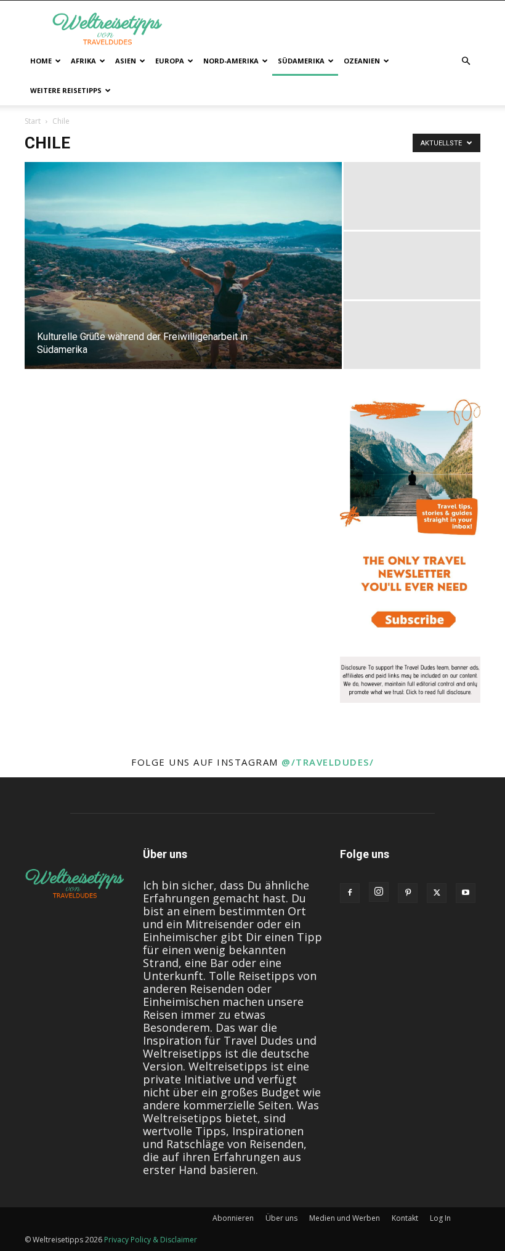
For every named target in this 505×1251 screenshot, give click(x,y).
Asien (125, 60)
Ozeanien (362, 60)
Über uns (281, 1218)
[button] (465, 60)
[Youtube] (465, 893)
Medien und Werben (344, 1218)
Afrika (83, 60)
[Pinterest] (408, 893)
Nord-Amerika (231, 60)
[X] (436, 893)
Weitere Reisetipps (66, 90)
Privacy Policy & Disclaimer (150, 1239)
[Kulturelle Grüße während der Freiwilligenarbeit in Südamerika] (183, 266)
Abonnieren (233, 1218)
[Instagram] (379, 892)
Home (41, 60)
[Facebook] (350, 893)
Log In (440, 1218)
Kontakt (405, 1218)
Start (33, 121)
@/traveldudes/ (327, 762)
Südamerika (301, 60)
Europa (169, 60)
